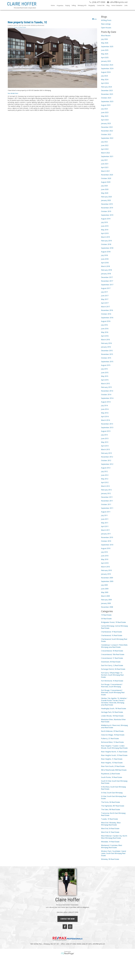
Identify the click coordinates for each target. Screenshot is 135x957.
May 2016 (104, 332)
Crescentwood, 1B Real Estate (112, 651)
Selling (74, 5)
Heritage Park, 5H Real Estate (112, 712)
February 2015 (106, 387)
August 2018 (105, 252)
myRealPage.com (67, 953)
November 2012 (107, 457)
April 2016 (105, 336)
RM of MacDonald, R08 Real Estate (114, 770)
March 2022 (105, 153)
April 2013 (105, 446)
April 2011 (105, 526)
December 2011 (107, 497)
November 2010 (107, 537)
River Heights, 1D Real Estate (112, 763)
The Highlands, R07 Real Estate (112, 806)
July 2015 (104, 369)
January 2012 (106, 493)
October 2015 (106, 358)
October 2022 (106, 134)
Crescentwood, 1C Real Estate (112, 658)
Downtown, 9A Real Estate (110, 662)
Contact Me (100, 5)
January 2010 (106, 574)
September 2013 (107, 427)
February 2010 (106, 570)
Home (53, 5)
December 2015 (107, 350)
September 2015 (107, 361)
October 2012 (106, 460)
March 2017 (105, 307)
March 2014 (105, 420)
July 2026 (104, 39)
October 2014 (106, 394)
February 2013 (106, 453)
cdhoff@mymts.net (98, 944)
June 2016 (104, 329)
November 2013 (107, 424)
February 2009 (106, 600)
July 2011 (104, 515)
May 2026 (104, 43)
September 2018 (107, 248)
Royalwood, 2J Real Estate (110, 774)
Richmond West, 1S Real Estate (112, 742)
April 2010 (105, 563)
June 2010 (104, 556)
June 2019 (104, 226)
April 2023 (105, 120)
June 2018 (104, 259)
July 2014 (104, 405)
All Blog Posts (106, 20)
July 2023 (104, 109)
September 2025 (107, 46)
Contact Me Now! (67, 919)
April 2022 (105, 149)
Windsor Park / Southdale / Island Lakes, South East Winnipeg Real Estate (113, 853)
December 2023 (107, 90)
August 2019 (105, 219)
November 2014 (107, 391)
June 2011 (104, 519)
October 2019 (106, 211)
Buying (67, 5)
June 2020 (104, 189)
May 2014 (104, 413)
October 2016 (106, 314)
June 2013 (104, 438)
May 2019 (104, 230)
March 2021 (105, 171)
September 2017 (107, 285)
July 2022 (104, 142)
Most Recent (105, 35)
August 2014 (105, 402)
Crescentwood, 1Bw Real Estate (112, 654)
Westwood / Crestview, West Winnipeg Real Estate (111, 846)
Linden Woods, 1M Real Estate (112, 716)
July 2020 (104, 186)
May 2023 (104, 116)
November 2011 (107, 501)
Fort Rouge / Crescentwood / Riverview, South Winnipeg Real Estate (112, 692)
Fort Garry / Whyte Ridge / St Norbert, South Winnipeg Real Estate (112, 675)
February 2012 (106, 490)
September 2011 (107, 508)
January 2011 (106, 534)
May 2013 (104, 442)
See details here (13, 93)
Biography (91, 5)
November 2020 (107, 175)
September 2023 (107, 101)
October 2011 (106, 504)
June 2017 (104, 296)
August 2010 (105, 548)
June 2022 (104, 145)
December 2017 (107, 277)
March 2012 (105, 486)
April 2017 (105, 303)
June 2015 (104, 372)
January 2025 (106, 61)
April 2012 (105, 482)
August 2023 (105, 105)
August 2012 (105, 468)
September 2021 (107, 156)
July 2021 (104, 160)
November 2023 (107, 94)
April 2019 (105, 233)
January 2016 (106, 347)
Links (126, 5)
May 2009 (104, 592)
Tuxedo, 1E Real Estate (19, 27)
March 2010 (105, 567)
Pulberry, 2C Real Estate (110, 738)
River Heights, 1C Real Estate (111, 759)
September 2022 (107, 138)
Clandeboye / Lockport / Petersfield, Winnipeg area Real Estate (114, 646)
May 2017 (104, 299)
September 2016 (107, 318)
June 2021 (104, 164)
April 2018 (105, 263)
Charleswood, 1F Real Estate (111, 632)
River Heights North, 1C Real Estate (114, 752)
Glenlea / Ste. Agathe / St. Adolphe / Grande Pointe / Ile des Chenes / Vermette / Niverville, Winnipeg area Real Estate (114, 701)
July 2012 (104, 471)
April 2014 (105, 416)
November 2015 (107, 354)
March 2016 (105, 340)
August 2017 (105, 288)
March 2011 (105, 530)
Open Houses (106, 28)
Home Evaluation (116, 5)
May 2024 (104, 79)
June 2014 (104, 409)
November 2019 (107, 208)
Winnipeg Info (82, 5)
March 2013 (105, 449)
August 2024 (105, 72)
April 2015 (105, 380)
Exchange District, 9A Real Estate (113, 669)
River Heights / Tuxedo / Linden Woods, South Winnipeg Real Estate (114, 747)
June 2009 (104, 589)
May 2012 (104, 479)
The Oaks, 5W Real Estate (110, 809)
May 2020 (104, 193)
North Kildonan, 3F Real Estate (112, 731)
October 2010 (106, 541)
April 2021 (105, 167)
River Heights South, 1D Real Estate (114, 755)
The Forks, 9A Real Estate (110, 802)
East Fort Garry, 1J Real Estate (112, 665)
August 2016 (105, 321)
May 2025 (104, 54)
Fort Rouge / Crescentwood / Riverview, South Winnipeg (111, 685)
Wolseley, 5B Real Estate (110, 859)
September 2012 (107, 464)
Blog (107, 5)
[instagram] (70, 926)
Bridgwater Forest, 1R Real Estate (113, 622)
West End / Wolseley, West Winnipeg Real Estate (111, 824)
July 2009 (104, 585)
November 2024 (107, 65)
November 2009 (107, 578)
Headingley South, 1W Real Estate (113, 708)
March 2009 (105, 596)
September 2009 (107, 581)
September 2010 (107, 545)
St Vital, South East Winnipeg (112, 793)
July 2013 (104, 435)
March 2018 (105, 266)
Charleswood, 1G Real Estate (111, 635)
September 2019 (107, 215)
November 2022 (107, 131)
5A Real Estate (106, 619)
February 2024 (106, 87)
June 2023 (104, 112)
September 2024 (107, 68)
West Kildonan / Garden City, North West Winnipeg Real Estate (114, 837)
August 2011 (105, 512)
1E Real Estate (106, 615)
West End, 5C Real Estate (110, 832)
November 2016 (107, 310)
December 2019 (107, 204)
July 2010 (104, 552)
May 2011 (104, 523)
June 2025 (104, 50)
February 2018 (106, 270)
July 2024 (104, 76)
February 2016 (106, 343)
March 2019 (105, 237)
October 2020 (106, 178)
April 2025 (105, 57)
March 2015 (105, 383)
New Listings (106, 24)
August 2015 (105, 365)
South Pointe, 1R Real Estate (111, 777)
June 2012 (104, 475)
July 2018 (104, 255)
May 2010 (104, 559)
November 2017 (107, 281)
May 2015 (104, 376)
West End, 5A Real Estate (110, 828)
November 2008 (107, 607)
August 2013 (105, 431)
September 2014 (107, 398)
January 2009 (106, 603)
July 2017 (104, 292)
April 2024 (105, 83)
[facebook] (65, 926)
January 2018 (106, 274)
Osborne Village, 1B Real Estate (112, 735)
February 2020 (106, 197)
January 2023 (106, 123)
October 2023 (106, 98)
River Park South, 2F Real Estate (113, 766)
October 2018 (106, 244)
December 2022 (107, 127)
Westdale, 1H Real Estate (110, 842)
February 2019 (106, 241)
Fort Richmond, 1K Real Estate (112, 681)
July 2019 (104, 222)
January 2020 (106, 200)
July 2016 (104, 325)
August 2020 (105, 182)
